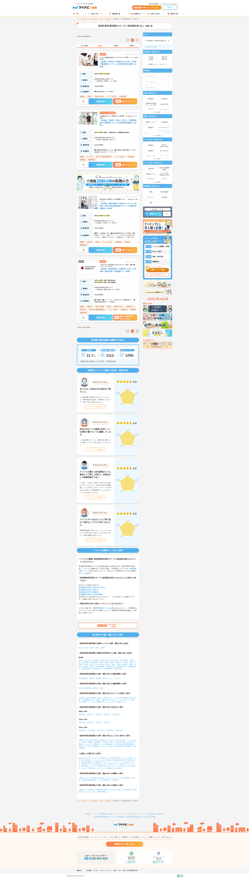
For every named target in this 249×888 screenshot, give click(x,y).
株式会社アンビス (123, 766)
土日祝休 (131, 742)
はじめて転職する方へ (157, 274)
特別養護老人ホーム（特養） (92, 699)
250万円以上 (83, 730)
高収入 (112, 742)
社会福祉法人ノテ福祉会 (113, 768)
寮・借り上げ (110, 740)
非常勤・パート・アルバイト (112, 678)
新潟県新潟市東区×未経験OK (89, 592)
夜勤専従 (81, 740)
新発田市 (118, 662)
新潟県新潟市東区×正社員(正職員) (90, 594)
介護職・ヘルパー (84, 778)
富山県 (81, 647)
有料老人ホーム (108, 697)
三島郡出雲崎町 (86, 668)
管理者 (153, 817)
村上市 (92, 664)
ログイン (170, 7)
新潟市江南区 (114, 660)
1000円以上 (90, 714)
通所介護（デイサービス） (110, 699)
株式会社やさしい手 (100, 764)
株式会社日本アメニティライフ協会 (121, 758)
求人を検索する (135, 13)
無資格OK (106, 742)
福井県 (92, 647)
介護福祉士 (82, 789)
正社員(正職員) (83, 678)
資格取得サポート (98, 744)
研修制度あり (109, 744)
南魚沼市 (85, 666)
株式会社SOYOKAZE (119, 760)
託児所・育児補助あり (94, 746)
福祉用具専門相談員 (133, 817)
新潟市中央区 (105, 660)
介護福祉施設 (87, 688)
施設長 (160, 814)
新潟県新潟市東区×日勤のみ (88, 590)
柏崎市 (112, 662)
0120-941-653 (98, 858)
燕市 (96, 664)
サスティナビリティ (106, 870)
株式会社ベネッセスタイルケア (88, 758)
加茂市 (131, 662)
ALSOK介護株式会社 (88, 762)
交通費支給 (128, 746)
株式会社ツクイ (104, 758)
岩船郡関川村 (118, 668)
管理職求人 (97, 742)
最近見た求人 (175, 13)
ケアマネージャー (111, 778)
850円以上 (82, 714)
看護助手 (102, 778)
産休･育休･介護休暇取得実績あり (125, 744)
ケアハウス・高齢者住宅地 (96, 702)
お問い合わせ (165, 837)
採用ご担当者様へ (84, 837)
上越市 (119, 664)
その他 (101, 688)
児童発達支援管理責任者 (89, 780)
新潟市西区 (85, 662)
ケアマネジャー (121, 814)
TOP (77, 13)
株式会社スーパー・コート (96, 768)
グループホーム (124, 699)
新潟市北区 (87, 660)
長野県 (103, 647)
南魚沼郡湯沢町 (97, 668)
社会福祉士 (90, 789)
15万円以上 (82, 722)
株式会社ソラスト (87, 764)
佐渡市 (131, 664)
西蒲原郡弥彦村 (111, 666)
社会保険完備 (120, 746)
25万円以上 (99, 722)
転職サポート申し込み (124, 844)
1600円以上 (115, 714)
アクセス (96, 870)
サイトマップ (98, 837)
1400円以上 (107, 714)
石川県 (86, 647)
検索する (153, 214)
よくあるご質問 (112, 837)
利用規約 (125, 837)
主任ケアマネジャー (134, 814)
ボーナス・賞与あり (108, 746)
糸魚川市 (102, 664)
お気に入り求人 (155, 13)
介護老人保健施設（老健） (94, 697)
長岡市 (101, 662)
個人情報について (138, 837)
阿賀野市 (125, 664)
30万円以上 (107, 722)
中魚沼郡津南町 (108, 668)
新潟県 (97, 382)
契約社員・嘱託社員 (95, 678)
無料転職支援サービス (101, 608)
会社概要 (89, 870)
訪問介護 (81, 697)
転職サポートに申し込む (146, 7)
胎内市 (92, 666)
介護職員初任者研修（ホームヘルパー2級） (108, 789)
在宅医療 (95, 688)
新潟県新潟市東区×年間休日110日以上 (92, 587)
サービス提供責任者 (124, 778)
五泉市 (113, 664)
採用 (115, 870)
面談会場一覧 (116, 13)
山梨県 (97, 647)
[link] (84, 46)
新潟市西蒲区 (94, 662)
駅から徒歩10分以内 (92, 740)
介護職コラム (152, 837)
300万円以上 (92, 730)
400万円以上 (110, 730)
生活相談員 (94, 778)
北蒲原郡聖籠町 (100, 666)
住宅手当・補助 (120, 740)
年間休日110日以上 (121, 742)
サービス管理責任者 (104, 780)
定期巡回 (84, 702)
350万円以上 (101, 730)
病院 (80, 688)
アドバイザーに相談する (95, 406)
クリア (167, 214)
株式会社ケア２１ (112, 764)
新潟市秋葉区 (124, 660)
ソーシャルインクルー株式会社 (101, 760)
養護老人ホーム (121, 702)
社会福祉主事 (127, 789)
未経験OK (90, 742)
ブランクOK (88, 744)
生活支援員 (114, 780)
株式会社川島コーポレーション (107, 766)
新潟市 (81, 660)
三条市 (107, 662)
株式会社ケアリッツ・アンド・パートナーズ (109, 762)
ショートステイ (111, 702)
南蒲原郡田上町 (121, 666)
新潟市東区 (152, 46)
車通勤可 (102, 740)
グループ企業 (122, 870)
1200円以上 (98, 714)
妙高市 (108, 664)
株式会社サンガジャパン (89, 766)
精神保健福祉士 (102, 791)
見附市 (86, 664)
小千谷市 (125, 662)
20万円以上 (90, 722)
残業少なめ (82, 746)
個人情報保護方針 (132, 870)
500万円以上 (119, 730)
